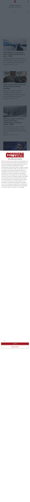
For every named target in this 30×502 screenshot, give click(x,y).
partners (9, 161)
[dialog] (15, 326)
